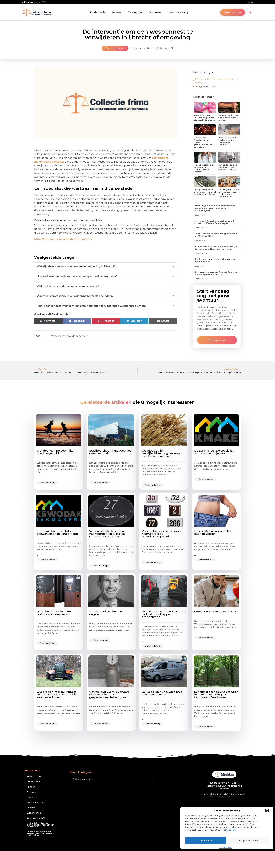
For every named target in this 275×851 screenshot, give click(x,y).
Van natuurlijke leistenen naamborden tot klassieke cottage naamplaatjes (107, 533)
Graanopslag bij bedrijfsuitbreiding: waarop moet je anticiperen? (161, 453)
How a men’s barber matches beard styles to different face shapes (214, 222)
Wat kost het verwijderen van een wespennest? (106, 286)
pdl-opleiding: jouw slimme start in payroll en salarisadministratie (205, 191)
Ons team (155, 12)
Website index (34, 813)
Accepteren (206, 840)
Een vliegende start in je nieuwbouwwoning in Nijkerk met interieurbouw (229, 193)
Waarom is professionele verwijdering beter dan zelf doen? (106, 295)
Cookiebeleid (225, 847)
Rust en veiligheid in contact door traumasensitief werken (204, 168)
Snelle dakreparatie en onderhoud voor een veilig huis (215, 260)
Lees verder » (200, 215)
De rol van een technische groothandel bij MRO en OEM (215, 234)
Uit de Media (97, 12)
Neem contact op (178, 12)
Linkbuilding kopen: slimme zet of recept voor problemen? (40, 825)
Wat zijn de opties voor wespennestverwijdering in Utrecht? (106, 266)
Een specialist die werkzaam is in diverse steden (216, 80)
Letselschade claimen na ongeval (106, 613)
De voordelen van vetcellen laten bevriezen (213, 532)
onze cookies (230, 830)
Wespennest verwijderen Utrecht (69, 335)
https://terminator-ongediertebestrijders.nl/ (63, 239)
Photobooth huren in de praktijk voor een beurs (54, 613)
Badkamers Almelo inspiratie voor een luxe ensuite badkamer (227, 141)
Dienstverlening (115, 48)
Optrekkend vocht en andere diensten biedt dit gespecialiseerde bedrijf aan (109, 694)
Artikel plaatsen (35, 802)
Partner (116, 12)
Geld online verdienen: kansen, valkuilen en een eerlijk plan (40, 833)
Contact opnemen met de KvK (215, 611)
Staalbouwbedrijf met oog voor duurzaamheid (111, 452)
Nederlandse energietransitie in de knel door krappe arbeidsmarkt (164, 614)
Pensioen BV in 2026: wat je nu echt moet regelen (228, 117)
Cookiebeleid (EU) (36, 818)
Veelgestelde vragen (206, 86)
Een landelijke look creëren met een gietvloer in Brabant (227, 167)
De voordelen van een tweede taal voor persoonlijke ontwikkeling (216, 273)
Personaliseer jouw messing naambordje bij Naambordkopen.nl (161, 533)
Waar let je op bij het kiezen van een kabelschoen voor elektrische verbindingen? (214, 208)
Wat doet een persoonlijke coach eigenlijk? (55, 452)
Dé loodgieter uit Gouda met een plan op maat (162, 693)
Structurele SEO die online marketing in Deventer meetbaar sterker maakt (216, 247)
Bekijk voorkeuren (248, 840)
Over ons (31, 792)
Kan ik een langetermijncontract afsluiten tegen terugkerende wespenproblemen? (106, 305)
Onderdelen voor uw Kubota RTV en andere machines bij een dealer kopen (56, 694)
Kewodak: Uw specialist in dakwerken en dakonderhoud (57, 532)
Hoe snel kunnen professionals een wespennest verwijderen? (106, 276)
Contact (31, 807)
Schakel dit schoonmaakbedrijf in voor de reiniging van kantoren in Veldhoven (216, 694)
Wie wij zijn (135, 12)
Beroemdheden (35, 776)
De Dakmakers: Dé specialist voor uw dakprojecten (214, 452)
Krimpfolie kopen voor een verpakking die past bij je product (204, 117)
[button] (267, 810)
